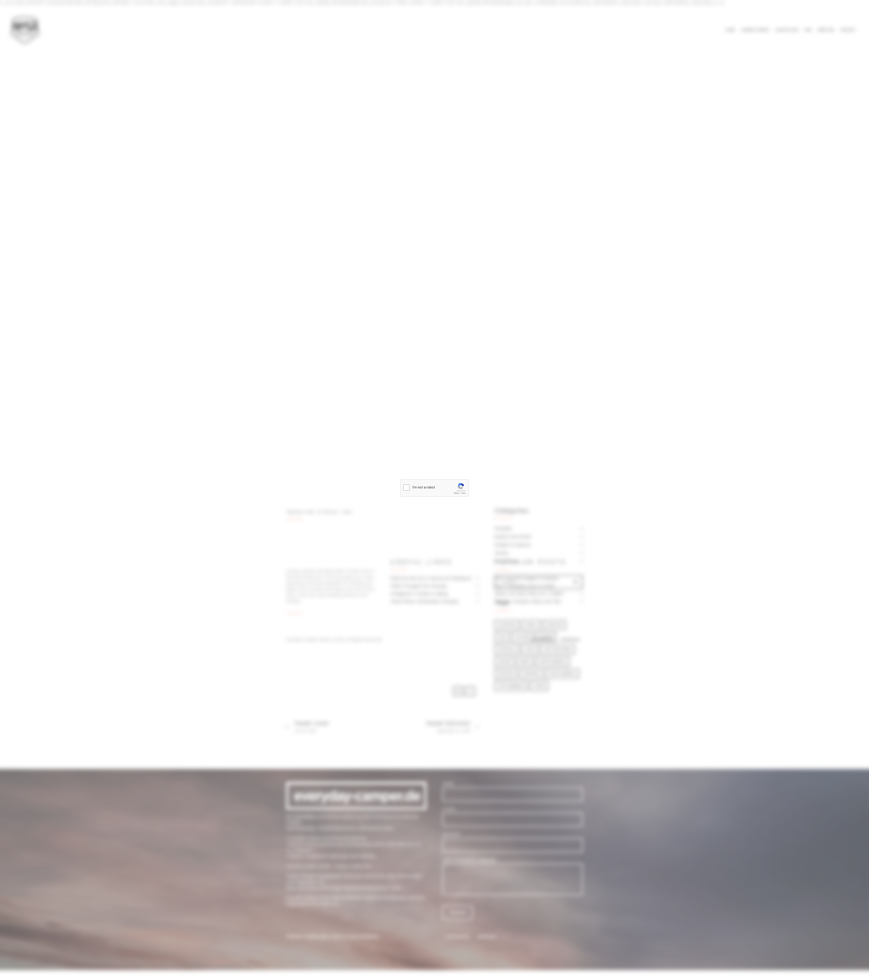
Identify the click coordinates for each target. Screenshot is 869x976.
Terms (463, 493)
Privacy (456, 493)
